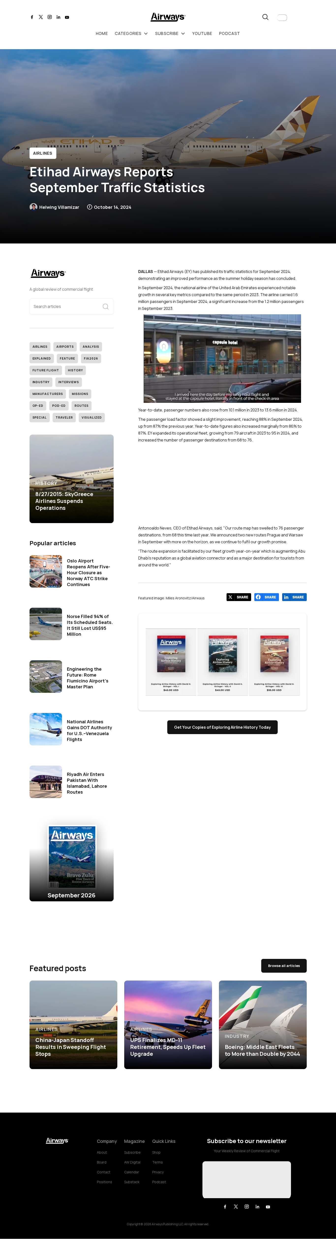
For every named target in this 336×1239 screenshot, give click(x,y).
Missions (80, 394)
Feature (67, 358)
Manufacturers (47, 394)
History (75, 370)
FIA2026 (91, 358)
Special (39, 417)
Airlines (43, 153)
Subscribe (132, 1152)
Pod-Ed (59, 406)
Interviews (68, 382)
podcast (229, 33)
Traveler (64, 417)
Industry (41, 382)
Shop (156, 1152)
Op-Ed (38, 406)
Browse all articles (284, 965)
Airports (65, 347)
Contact (103, 1172)
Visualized (92, 417)
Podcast (159, 1181)
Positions (104, 1181)
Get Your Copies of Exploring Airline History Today (222, 727)
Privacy (158, 1172)
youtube (202, 33)
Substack (131, 1181)
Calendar (131, 1172)
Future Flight (45, 370)
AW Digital (132, 1162)
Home (102, 33)
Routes (82, 406)
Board (102, 1162)
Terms (157, 1162)
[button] (282, 18)
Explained (41, 358)
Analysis (91, 347)
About (102, 1152)
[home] (168, 18)
